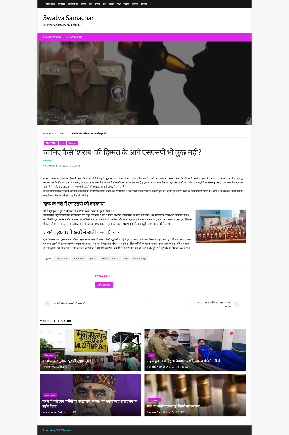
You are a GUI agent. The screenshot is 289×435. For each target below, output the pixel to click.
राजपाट (83, 4)
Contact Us (74, 37)
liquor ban (78, 258)
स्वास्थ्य (135, 4)
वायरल (111, 4)
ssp (125, 258)
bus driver (62, 258)
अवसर (97, 4)
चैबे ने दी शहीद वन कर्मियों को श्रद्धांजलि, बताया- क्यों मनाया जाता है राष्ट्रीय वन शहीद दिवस (89, 403)
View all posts (104, 284)
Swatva (46, 366)
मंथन (104, 4)
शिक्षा (119, 4)
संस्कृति (126, 4)
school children (110, 258)
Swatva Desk (50, 165)
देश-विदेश (61, 4)
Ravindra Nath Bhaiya (158, 366)
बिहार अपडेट (50, 4)
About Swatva (52, 37)
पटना (62, 143)
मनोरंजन (144, 4)
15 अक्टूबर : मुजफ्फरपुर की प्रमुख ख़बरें (66, 361)
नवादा (151, 355)
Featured (62, 133)
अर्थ (90, 4)
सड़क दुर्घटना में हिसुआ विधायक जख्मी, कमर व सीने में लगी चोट (185, 361)
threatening (139, 258)
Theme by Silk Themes (57, 430)
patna (93, 258)
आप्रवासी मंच (73, 4)
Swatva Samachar (68, 18)
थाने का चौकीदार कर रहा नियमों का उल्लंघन (173, 406)
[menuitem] (52, 37)
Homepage (48, 133)
